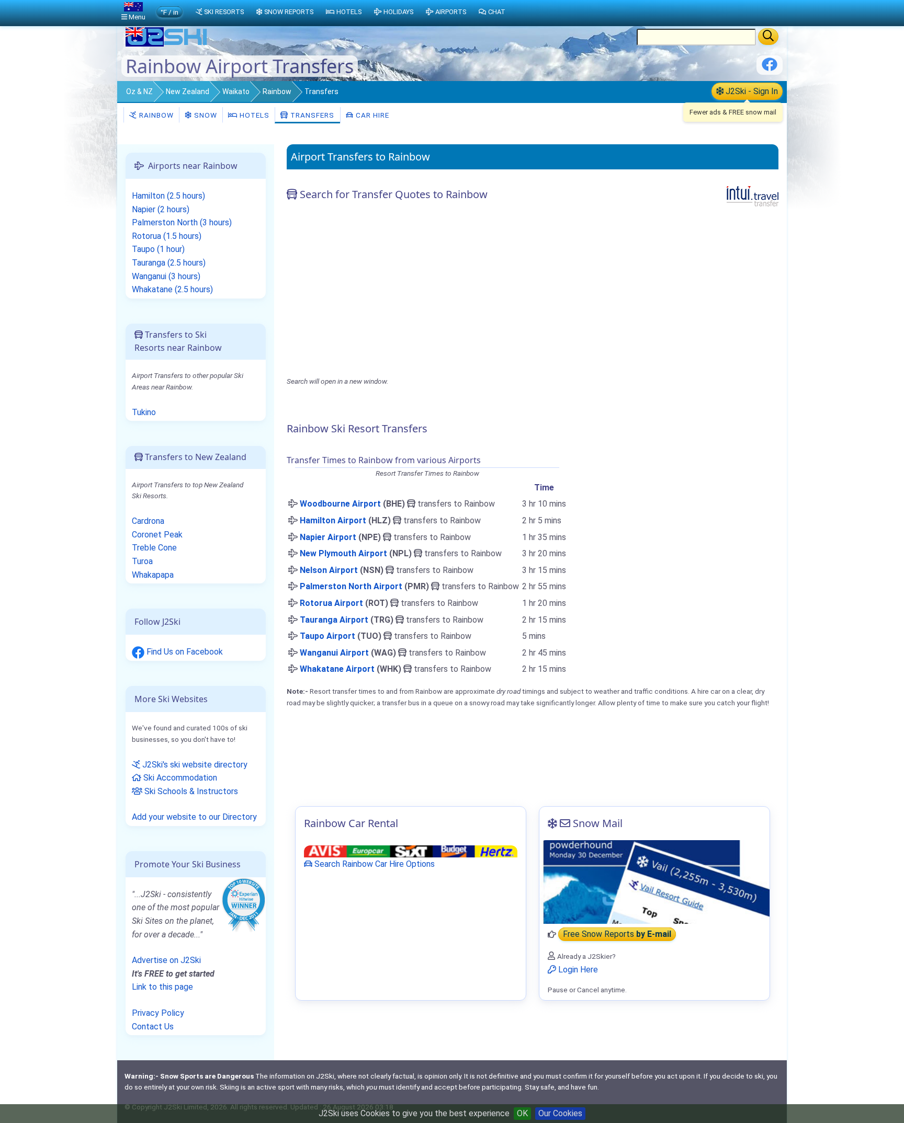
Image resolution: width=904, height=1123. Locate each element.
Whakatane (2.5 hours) (172, 289)
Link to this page (162, 987)
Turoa (142, 561)
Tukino (144, 412)
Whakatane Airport (337, 669)
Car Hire (371, 115)
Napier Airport (328, 537)
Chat (496, 12)
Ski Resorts (224, 12)
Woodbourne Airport (340, 504)
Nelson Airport (329, 570)
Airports (450, 12)
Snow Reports (288, 12)
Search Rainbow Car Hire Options (373, 864)
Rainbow (277, 91)
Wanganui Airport (334, 653)
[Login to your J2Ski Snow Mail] (654, 882)
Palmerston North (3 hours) (182, 222)
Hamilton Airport (333, 520)
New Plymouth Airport (343, 553)
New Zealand (187, 91)
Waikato (236, 91)
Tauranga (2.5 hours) (169, 263)
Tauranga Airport (334, 620)
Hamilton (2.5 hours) (168, 196)
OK (522, 1113)
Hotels (253, 115)
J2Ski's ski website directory (193, 765)
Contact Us (153, 1027)
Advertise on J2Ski (166, 960)
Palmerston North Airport (351, 586)
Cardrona (148, 521)
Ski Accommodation (179, 778)
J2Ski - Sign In (751, 91)
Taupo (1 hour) (158, 249)
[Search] (768, 36)
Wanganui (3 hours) (166, 276)
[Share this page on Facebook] (769, 68)
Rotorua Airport (331, 603)
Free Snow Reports (617, 934)
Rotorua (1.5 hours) (166, 236)
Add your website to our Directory (194, 817)
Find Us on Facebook (183, 652)
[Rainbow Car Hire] (410, 851)
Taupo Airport (327, 636)
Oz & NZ (139, 91)
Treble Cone (154, 548)
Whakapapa (153, 575)
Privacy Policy (158, 1013)
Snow (204, 115)
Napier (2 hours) (160, 209)
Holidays (398, 12)
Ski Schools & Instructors (190, 791)
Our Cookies (560, 1113)
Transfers (311, 115)
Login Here (577, 970)
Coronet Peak (157, 535)
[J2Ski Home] (167, 44)
